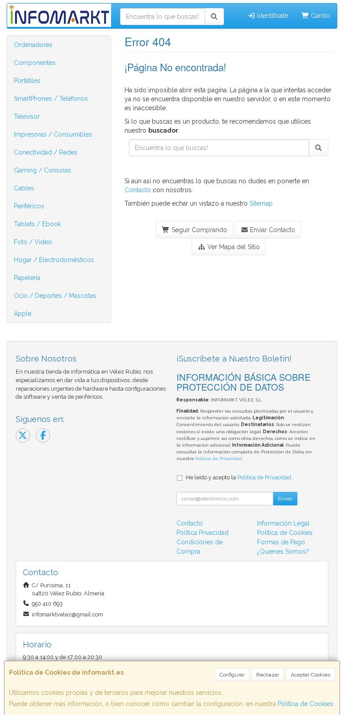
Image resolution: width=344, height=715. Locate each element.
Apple (22, 313)
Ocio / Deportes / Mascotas (55, 295)
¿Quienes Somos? (283, 551)
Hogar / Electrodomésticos (54, 259)
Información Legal (283, 523)
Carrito (319, 15)
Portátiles (27, 80)
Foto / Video (33, 242)
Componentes (35, 62)
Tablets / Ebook (37, 224)
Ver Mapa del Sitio (233, 246)
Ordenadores (33, 44)
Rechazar (267, 675)
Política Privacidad (202, 532)
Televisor (27, 116)
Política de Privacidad (218, 458)
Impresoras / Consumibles (53, 134)
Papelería (27, 277)
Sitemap (261, 203)
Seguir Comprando (198, 229)
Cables (24, 188)
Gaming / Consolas (42, 170)
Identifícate (271, 15)
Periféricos (29, 206)
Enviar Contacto (271, 229)
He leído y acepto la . (239, 477)
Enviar (285, 498)
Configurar (232, 675)
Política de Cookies (305, 703)
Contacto (138, 190)
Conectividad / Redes (45, 152)
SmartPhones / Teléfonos (51, 98)
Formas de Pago (281, 542)
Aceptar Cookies (310, 675)
